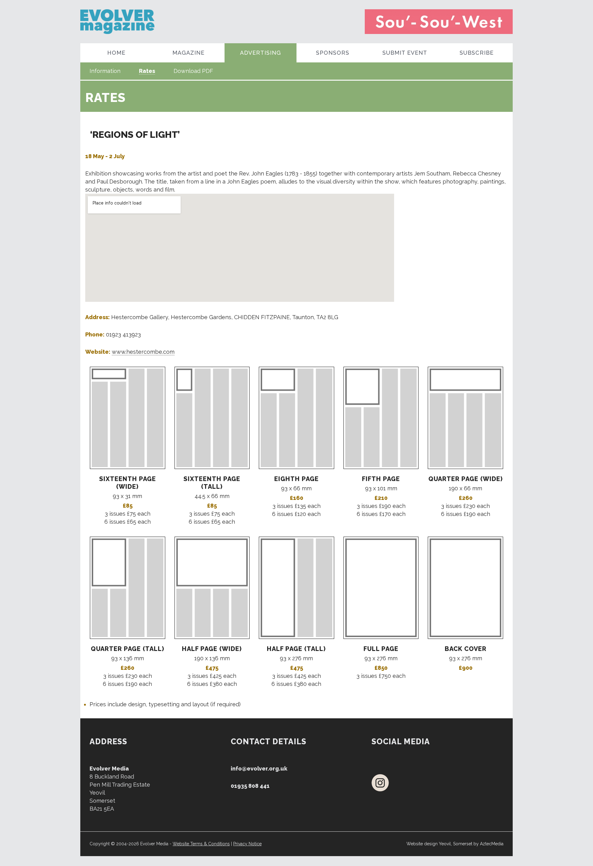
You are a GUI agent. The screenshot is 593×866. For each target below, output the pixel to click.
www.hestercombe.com (143, 352)
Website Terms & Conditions (201, 843)
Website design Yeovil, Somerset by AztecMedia (454, 843)
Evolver (135, 21)
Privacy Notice (247, 843)
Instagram (380, 783)
